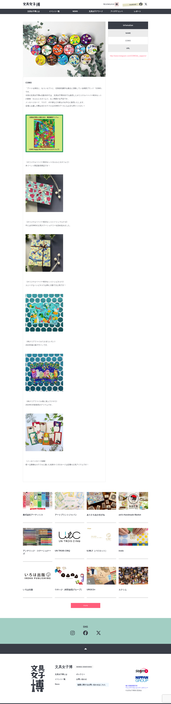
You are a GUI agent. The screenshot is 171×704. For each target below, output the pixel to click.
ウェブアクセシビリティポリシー (137, 688)
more (85, 605)
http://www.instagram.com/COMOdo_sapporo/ (128, 56)
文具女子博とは (33, 11)
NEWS (75, 11)
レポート (137, 11)
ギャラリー (80, 674)
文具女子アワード (96, 11)
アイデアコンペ (117, 11)
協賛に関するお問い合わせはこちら (91, 685)
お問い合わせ (81, 679)
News (57, 684)
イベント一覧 (54, 11)
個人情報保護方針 (132, 686)
